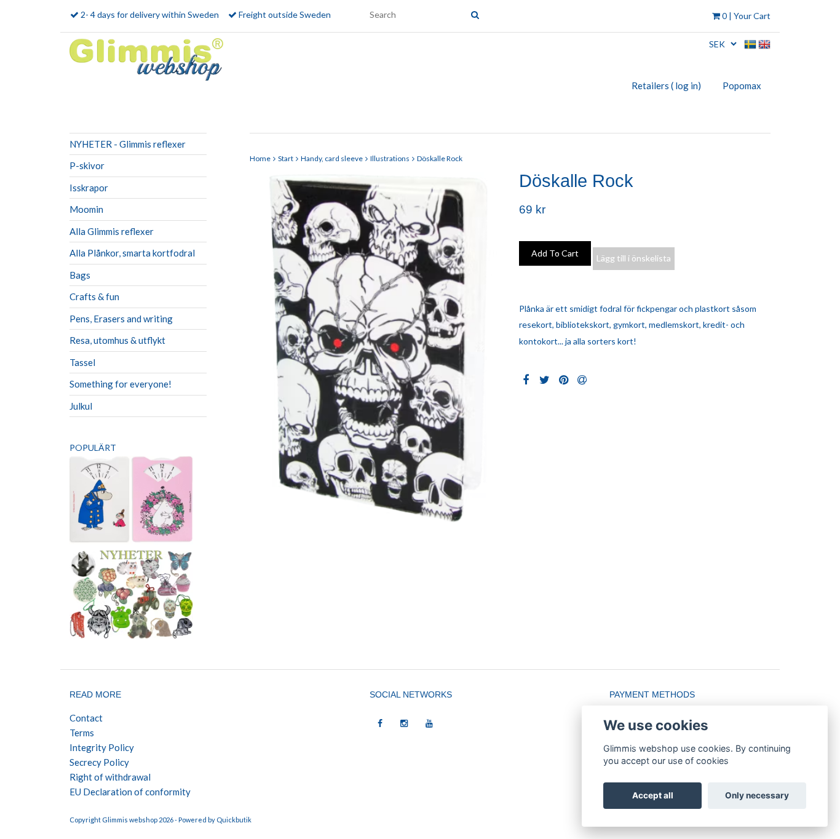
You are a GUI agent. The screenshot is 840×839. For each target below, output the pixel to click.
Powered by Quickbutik (215, 820)
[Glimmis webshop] (146, 57)
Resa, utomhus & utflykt (117, 340)
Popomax (742, 85)
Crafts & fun (94, 296)
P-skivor (87, 165)
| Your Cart (746, 15)
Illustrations (390, 158)
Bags (79, 274)
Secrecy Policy (99, 762)
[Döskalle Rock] (375, 348)
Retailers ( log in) (666, 85)
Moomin (86, 209)
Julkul (80, 406)
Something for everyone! (120, 383)
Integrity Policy (101, 747)
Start (285, 158)
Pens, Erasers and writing (121, 318)
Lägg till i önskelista (633, 258)
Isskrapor (88, 187)
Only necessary (757, 795)
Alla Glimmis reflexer (111, 231)
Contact (86, 717)
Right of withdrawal (110, 776)
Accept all (652, 795)
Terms (81, 732)
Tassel (82, 362)
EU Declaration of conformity (130, 791)
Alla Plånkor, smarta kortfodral (132, 252)
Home (260, 158)
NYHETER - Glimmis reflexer (127, 143)
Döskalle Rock (439, 158)
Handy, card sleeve (332, 158)
